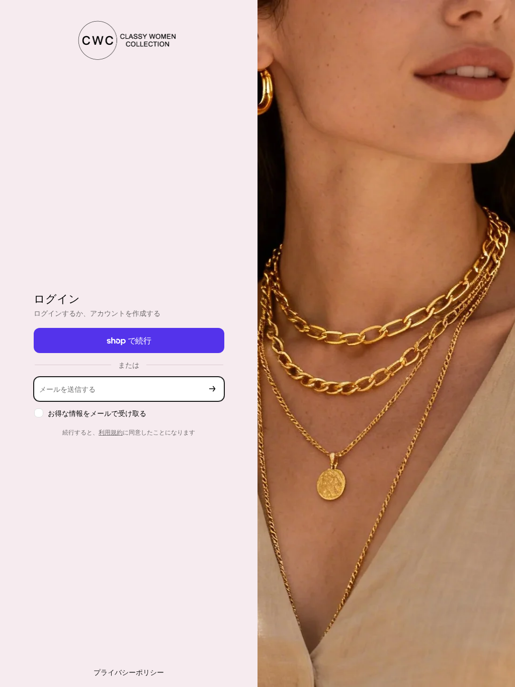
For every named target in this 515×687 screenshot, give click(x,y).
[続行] (212, 389)
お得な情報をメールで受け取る (97, 413)
